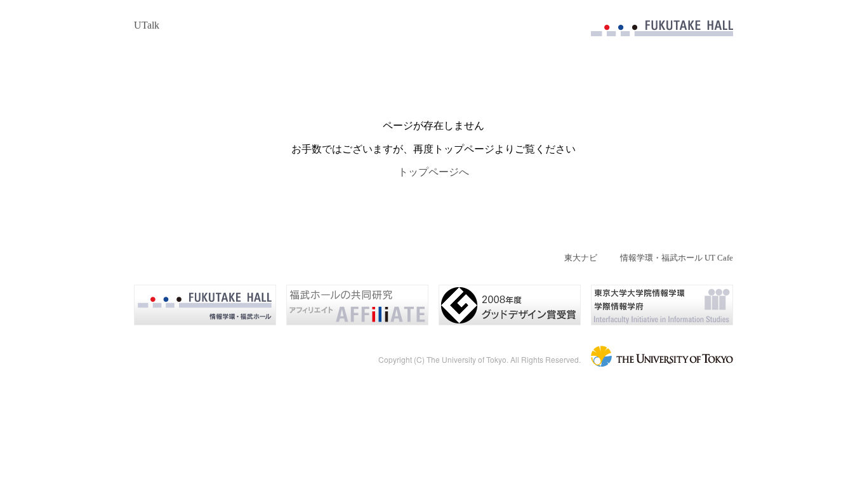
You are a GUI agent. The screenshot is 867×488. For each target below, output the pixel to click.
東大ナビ (580, 257)
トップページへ (433, 171)
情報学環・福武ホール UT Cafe (676, 257)
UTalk (146, 25)
